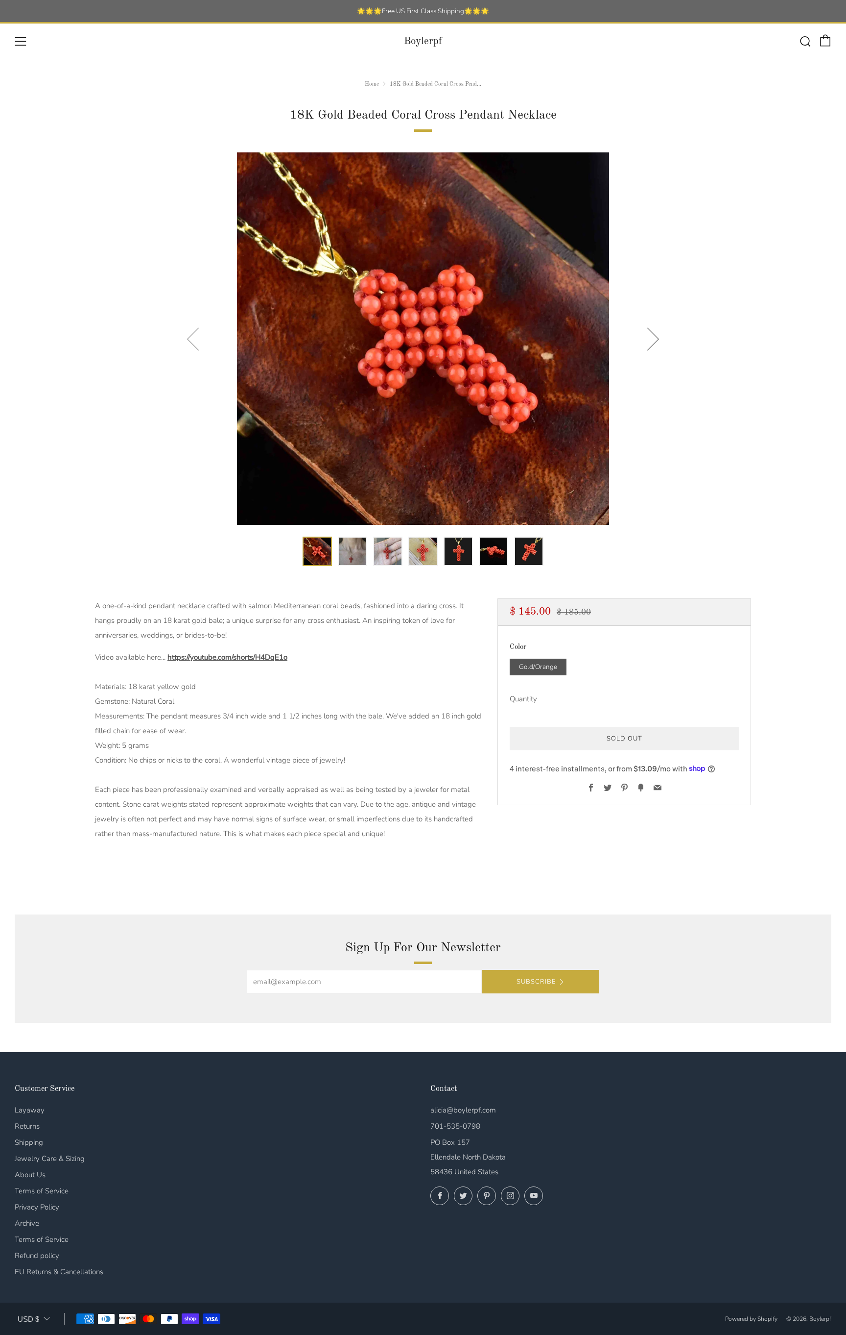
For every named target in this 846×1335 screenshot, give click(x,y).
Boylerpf (423, 41)
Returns (27, 1126)
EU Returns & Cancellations (59, 1272)
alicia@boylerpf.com (463, 1110)
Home (372, 84)
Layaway (30, 1110)
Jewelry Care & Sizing (50, 1158)
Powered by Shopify (751, 1319)
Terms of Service (42, 1191)
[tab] (317, 551)
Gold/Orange (538, 666)
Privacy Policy (37, 1207)
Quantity (523, 698)
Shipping (29, 1142)
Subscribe (536, 981)
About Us (30, 1175)
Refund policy (37, 1256)
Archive (27, 1223)
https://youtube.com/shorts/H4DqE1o (227, 657)
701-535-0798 (455, 1126)
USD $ (28, 1319)
